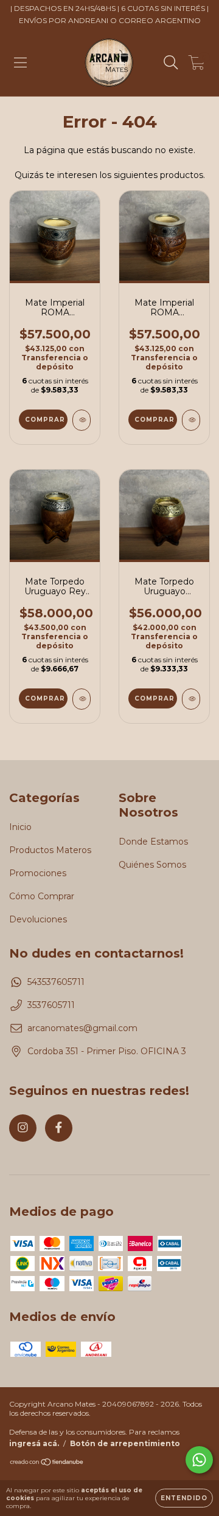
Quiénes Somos (152, 864)
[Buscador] (171, 62)
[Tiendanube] (47, 1463)
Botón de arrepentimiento (125, 1443)
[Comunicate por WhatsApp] (199, 1459)
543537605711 (56, 981)
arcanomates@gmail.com (82, 1028)
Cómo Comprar (41, 896)
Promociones (37, 873)
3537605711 (51, 1005)
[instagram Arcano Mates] (22, 1128)
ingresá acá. (34, 1443)
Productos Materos (50, 850)
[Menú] (20, 62)
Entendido (184, 1498)
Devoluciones (38, 919)
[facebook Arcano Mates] (58, 1128)
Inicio (20, 826)
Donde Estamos (153, 841)
